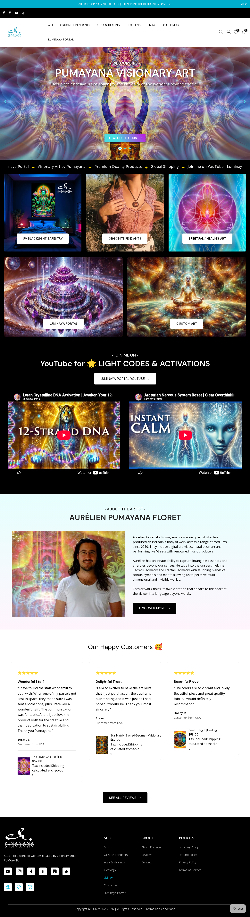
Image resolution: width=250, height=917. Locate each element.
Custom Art (111, 885)
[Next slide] (245, 101)
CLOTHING (134, 25)
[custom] (8, 871)
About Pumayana (152, 847)
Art (106, 847)
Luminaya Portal (114, 893)
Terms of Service (190, 870)
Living (107, 877)
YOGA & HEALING (108, 25)
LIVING (151, 25)
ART (50, 25)
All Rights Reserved (130, 909)
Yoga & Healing (113, 862)
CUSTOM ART (172, 25)
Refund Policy (188, 855)
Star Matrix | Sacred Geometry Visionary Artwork (141, 735)
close (8, 4)
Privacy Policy (187, 862)
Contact (146, 862)
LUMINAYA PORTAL (61, 39)
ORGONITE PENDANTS (75, 25)
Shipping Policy (188, 847)
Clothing (109, 870)
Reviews (146, 855)
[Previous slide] (5, 101)
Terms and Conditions (160, 909)
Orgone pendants (116, 855)
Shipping (57, 765)
